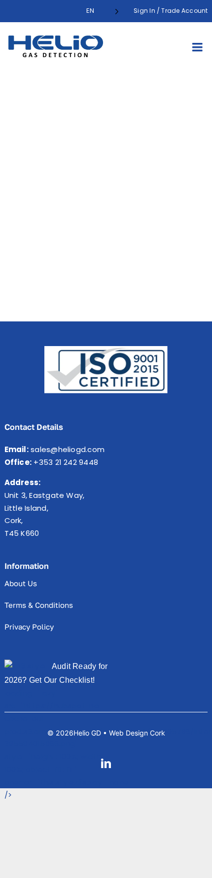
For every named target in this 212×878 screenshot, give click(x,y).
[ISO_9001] (106, 350)
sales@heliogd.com (68, 449)
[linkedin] (106, 764)
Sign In (144, 10)
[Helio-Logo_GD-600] (55, 39)
